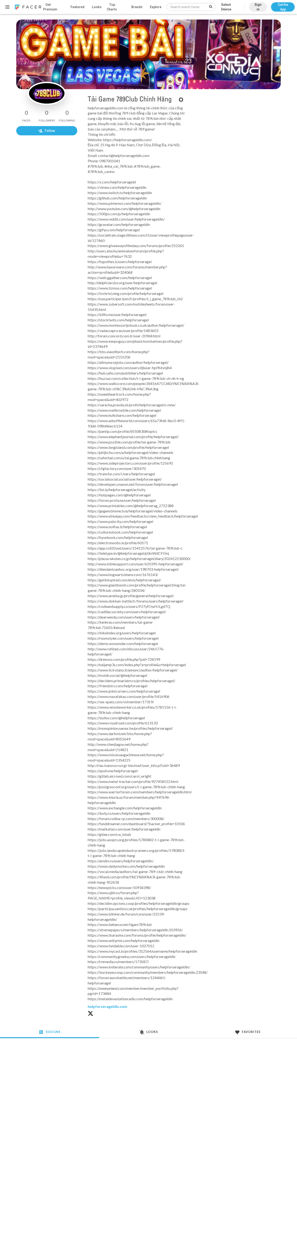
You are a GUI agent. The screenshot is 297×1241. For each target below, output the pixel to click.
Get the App (283, 7)
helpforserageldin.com (107, 1006)
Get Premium (50, 7)
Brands (136, 7)
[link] (28, 7)
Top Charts (112, 7)
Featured (77, 7)
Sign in (258, 7)
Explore (155, 7)
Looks (97, 7)
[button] (283, 5)
